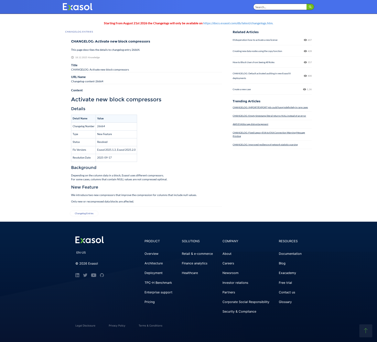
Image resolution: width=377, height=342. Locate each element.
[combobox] (280, 7)
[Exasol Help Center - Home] (77, 7)
